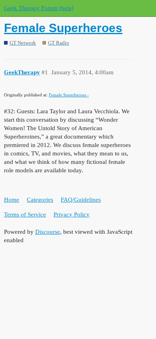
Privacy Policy (72, 214)
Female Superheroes (63, 28)
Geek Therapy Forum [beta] (39, 8)
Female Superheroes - (69, 94)
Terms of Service (25, 214)
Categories (40, 199)
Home (11, 199)
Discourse (47, 232)
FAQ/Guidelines (81, 199)
